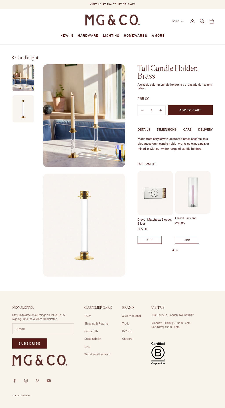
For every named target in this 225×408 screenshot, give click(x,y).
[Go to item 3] (23, 109)
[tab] (173, 250)
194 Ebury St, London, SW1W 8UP (172, 315)
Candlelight (26, 57)
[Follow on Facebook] (14, 380)
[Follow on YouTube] (49, 380)
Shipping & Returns (96, 323)
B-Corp (126, 331)
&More (158, 35)
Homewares (135, 35)
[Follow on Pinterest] (37, 380)
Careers (127, 339)
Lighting (111, 35)
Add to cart (190, 110)
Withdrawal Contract (97, 354)
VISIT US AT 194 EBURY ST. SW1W (113, 4)
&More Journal (131, 316)
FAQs (87, 316)
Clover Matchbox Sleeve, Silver (155, 221)
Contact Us (91, 331)
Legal (87, 346)
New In (66, 35)
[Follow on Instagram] (26, 380)
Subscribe (30, 343)
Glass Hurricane (186, 218)
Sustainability (92, 339)
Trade (125, 323)
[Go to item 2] (23, 78)
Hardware (88, 35)
